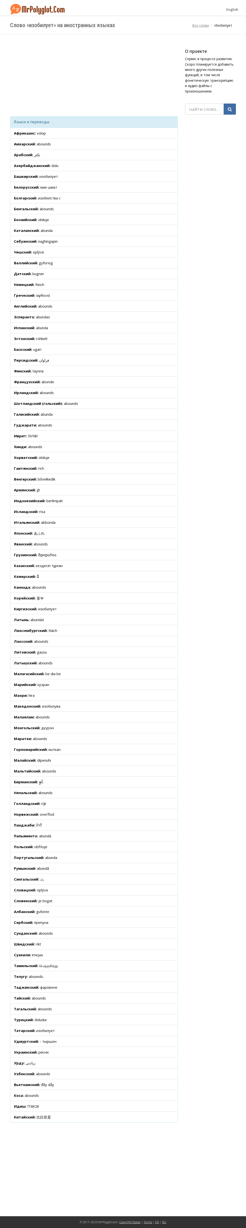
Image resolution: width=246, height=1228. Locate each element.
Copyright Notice (130, 1222)
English (232, 9)
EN (157, 1222)
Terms (148, 1222)
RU (164, 1222)
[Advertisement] (94, 75)
